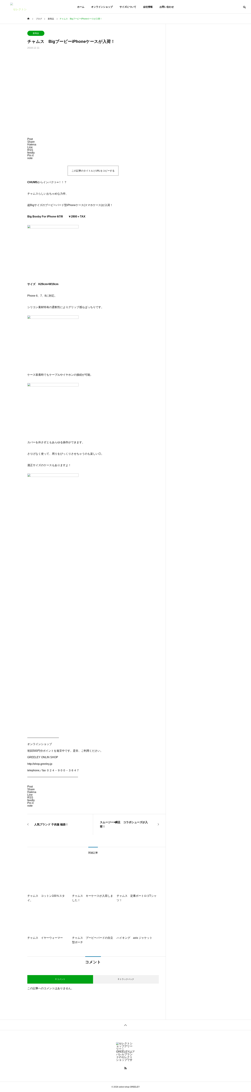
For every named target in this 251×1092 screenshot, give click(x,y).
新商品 (36, 33)
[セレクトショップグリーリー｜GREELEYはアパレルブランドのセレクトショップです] (19, 7)
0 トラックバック (126, 979)
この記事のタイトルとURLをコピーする (93, 170)
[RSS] (125, 1068)
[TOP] (125, 1025)
